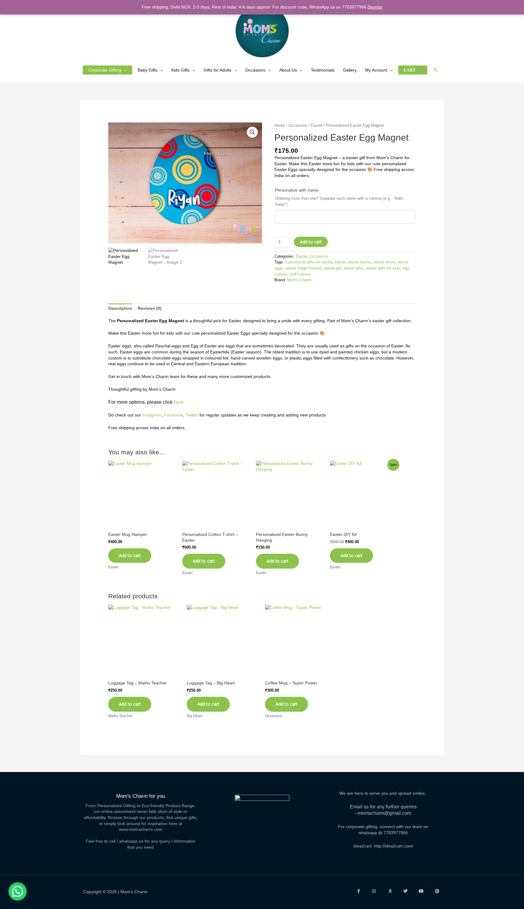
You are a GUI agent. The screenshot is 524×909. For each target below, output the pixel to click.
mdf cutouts (300, 274)
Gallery (350, 70)
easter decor (384, 262)
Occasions (255, 70)
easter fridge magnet (303, 268)
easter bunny (359, 262)
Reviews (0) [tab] (150, 308)
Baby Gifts (147, 70)
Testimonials (322, 70)
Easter (316, 125)
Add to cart (311, 242)
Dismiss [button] (375, 7)
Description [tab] (120, 308)
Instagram (152, 415)
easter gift (332, 268)
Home (279, 125)
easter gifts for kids (383, 268)
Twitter (192, 415)
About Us (288, 70)
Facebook (173, 415)
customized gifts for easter (308, 262)
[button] (435, 70)
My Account (376, 70)
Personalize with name (296, 190)
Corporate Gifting (104, 70)
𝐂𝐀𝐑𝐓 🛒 (413, 70)
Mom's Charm (299, 280)
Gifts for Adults (217, 70)
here (178, 402)
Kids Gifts (180, 70)
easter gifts (354, 268)
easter (340, 262)
